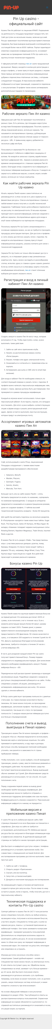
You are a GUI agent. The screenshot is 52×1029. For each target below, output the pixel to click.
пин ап (29, 64)
